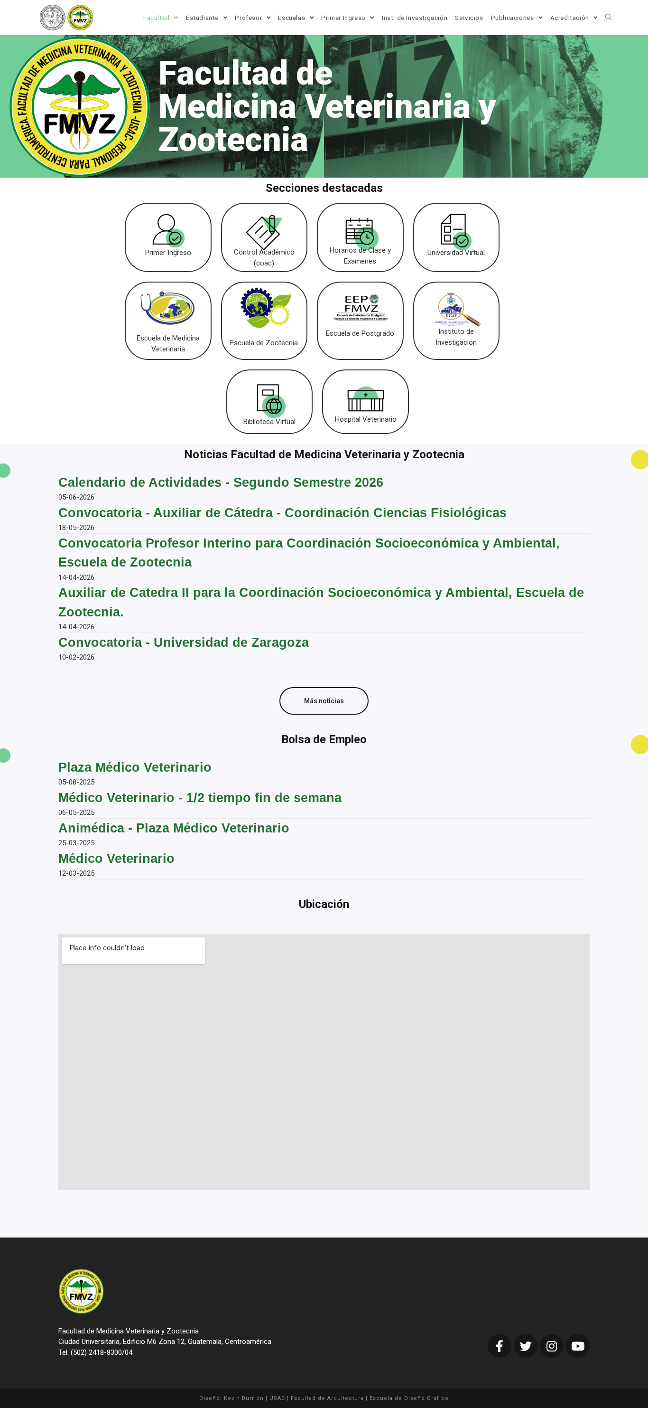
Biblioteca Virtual (269, 421)
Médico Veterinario (116, 858)
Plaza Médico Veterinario (135, 767)
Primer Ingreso (168, 252)
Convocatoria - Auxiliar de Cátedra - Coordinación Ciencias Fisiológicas (282, 513)
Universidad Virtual (456, 252)
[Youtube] (578, 1346)
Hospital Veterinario (366, 419)
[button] (324, 701)
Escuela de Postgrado (360, 333)
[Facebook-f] (499, 1346)
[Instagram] (552, 1346)
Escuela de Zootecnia (264, 343)
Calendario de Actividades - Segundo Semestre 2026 (220, 482)
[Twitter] (525, 1346)
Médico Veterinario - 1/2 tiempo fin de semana (200, 798)
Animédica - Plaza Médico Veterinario (173, 828)
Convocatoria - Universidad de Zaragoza (183, 642)
